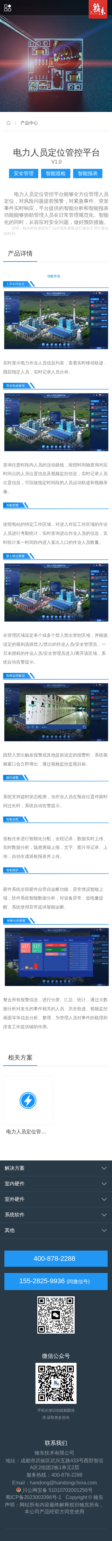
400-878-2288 (53, 1258)
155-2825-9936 (42, 1281)
